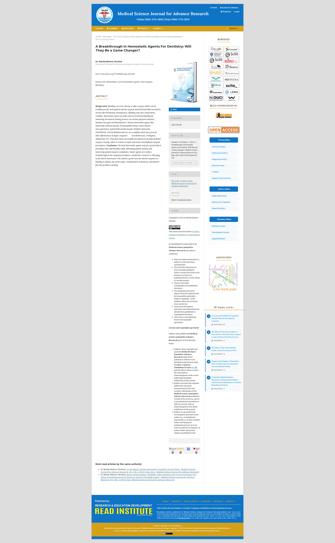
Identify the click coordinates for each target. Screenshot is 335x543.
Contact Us (230, 501)
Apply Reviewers (218, 239)
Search (233, 28)
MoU (215, 8)
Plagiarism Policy (219, 159)
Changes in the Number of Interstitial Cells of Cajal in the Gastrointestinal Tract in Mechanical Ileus (225, 364)
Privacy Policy (191, 501)
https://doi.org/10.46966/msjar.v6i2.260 (117, 74)
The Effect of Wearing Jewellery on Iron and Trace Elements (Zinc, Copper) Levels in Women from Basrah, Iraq (226, 334)
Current (113, 28)
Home (100, 28)
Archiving (206, 501)
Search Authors (218, 208)
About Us (176, 501)
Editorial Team (217, 166)
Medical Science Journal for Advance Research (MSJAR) (126, 528)
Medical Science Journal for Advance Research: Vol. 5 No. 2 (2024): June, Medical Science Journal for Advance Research (148, 478)
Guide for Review (229, 8)
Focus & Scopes (218, 147)
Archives (129, 28)
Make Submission (219, 196)
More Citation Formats (182, 163)
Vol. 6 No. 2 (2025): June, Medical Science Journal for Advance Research (147, 37)
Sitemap (218, 501)
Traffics (215, 172)
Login (236, 11)
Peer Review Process (220, 232)
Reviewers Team (218, 226)
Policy (144, 28)
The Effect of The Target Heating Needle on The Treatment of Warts (224, 348)
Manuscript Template (220, 202)
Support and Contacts (221, 178)
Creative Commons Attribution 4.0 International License (184, 234)
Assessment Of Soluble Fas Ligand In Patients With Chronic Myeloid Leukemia (224, 318)
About (158, 28)
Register (226, 11)
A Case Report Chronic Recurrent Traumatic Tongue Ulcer (153, 469)
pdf (174, 109)
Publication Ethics (219, 153)
